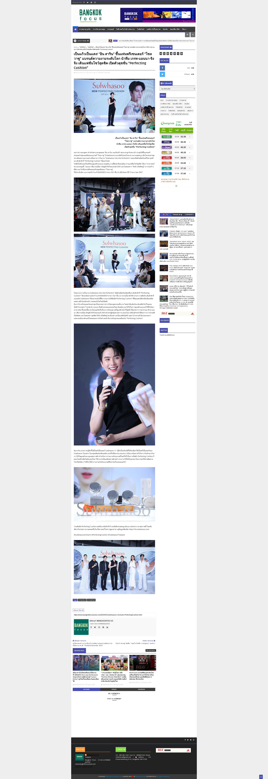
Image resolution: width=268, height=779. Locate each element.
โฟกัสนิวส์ (82, 47)
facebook (141, 689)
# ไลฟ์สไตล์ (91, 600)
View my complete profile (84, 767)
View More (151, 650)
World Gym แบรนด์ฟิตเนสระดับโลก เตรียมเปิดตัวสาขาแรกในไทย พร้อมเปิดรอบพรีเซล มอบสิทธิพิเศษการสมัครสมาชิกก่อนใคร (141, 676)
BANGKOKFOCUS (93, 755)
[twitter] (87, 2)
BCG (162, 100)
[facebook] (84, 2)
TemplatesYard (140, 776)
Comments (189, 215)
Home (76, 47)
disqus (114, 689)
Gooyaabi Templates (163, 776)
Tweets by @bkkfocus (167, 335)
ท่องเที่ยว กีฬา (175, 29)
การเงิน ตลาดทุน (99, 29)
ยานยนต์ (111, 29)
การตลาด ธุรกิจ (84, 29)
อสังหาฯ (190, 111)
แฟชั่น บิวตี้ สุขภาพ (153, 29)
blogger (86, 689)
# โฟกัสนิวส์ (82, 600)
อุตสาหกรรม (165, 114)
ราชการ (163, 111)
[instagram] (95, 2)
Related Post (79, 651)
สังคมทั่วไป (181, 111)
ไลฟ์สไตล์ (140, 29)
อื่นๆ (184, 29)
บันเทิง (165, 29)
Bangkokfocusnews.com (114, 776)
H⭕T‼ (165, 215)
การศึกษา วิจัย (165, 104)
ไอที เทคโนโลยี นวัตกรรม (125, 29)
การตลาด (183, 100)
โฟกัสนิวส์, (100, 72)
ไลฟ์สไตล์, (107, 72)
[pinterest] (91, 2)
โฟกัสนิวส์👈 (177, 215)
